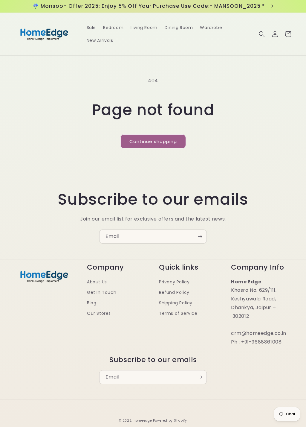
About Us (97, 282)
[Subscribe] (199, 237)
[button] (261, 34)
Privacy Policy (174, 282)
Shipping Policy (175, 303)
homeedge (143, 420)
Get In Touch (101, 292)
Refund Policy (174, 292)
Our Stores (99, 313)
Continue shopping (153, 141)
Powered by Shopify (170, 420)
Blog (91, 303)
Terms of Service (178, 313)
